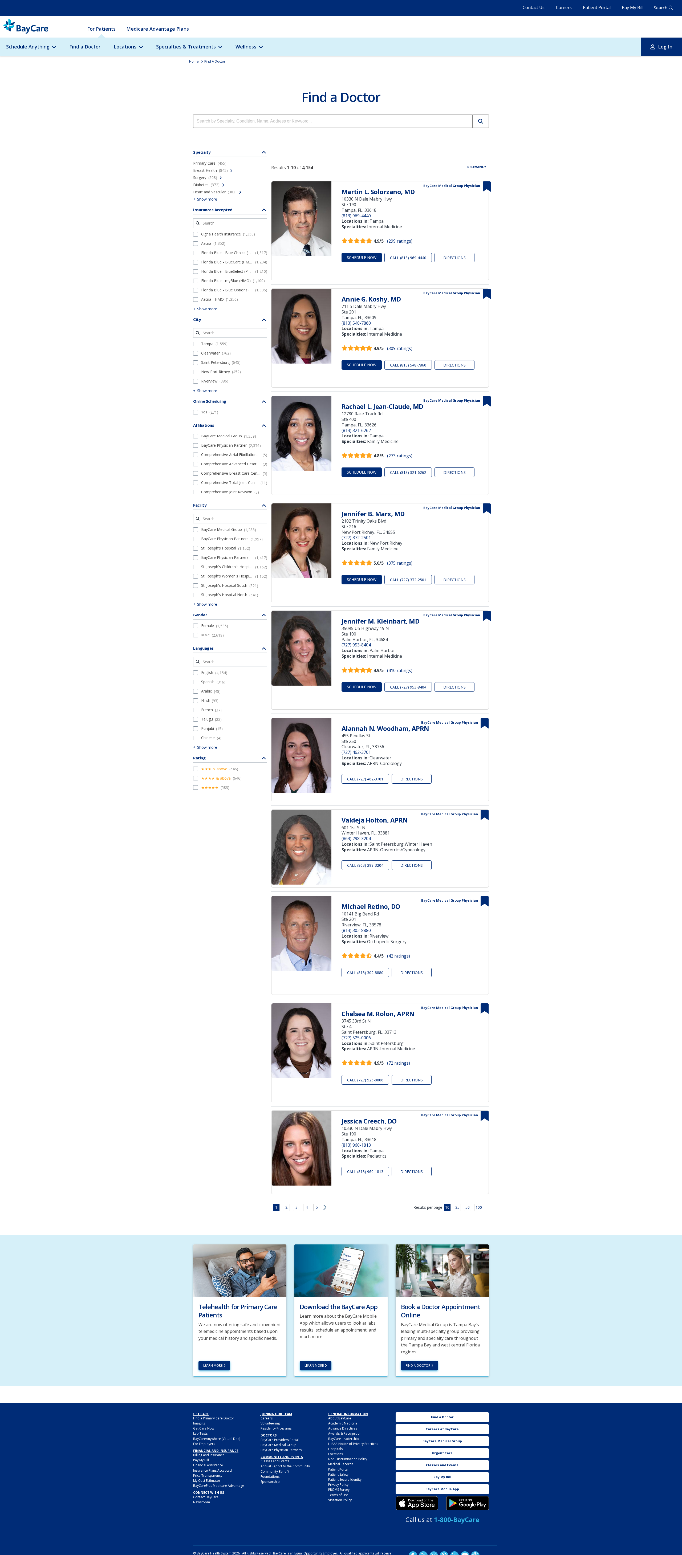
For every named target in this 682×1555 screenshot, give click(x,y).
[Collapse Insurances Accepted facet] (264, 209)
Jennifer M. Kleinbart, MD (381, 621)
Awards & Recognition (345, 1433)
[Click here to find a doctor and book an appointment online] (442, 1270)
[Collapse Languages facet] (264, 648)
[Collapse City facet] (264, 319)
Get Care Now (203, 1428)
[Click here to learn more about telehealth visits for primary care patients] (239, 1270)
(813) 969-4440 (356, 216)
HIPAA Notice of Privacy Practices (353, 1444)
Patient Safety (338, 1474)
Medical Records (340, 1464)
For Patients (101, 29)
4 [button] (307, 1207)
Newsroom (201, 1502)
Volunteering (270, 1423)
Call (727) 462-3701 (365, 778)
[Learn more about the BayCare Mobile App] (341, 1270)
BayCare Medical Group (279, 1445)
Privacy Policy (338, 1484)
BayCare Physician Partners (281, 1450)
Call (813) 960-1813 (365, 1171)
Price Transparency (207, 1475)
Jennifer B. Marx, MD (373, 513)
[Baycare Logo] (25, 26)
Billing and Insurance (208, 1455)
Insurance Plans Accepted (212, 1470)
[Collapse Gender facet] (264, 614)
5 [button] (317, 1207)
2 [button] (286, 1207)
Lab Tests (200, 1433)
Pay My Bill (632, 7)
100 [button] (479, 1207)
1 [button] (276, 1207)
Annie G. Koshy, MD (371, 299)
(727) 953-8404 (356, 645)
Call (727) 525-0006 (365, 1079)
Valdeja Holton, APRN (375, 820)
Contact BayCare (205, 1497)
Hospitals (335, 1449)
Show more (207, 199)
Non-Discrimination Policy (347, 1459)
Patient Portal (597, 7)
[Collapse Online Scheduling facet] (264, 401)
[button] (480, 121)
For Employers (204, 1444)
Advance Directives (342, 1428)
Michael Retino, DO (371, 906)
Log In (665, 46)
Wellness (246, 46)
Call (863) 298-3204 (365, 865)
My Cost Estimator (206, 1480)
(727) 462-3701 (356, 752)
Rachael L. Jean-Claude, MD (382, 406)
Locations (125, 46)
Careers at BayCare (442, 1429)
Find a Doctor (84, 46)
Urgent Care (442, 1453)
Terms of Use (338, 1495)
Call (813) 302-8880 (365, 972)
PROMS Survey (339, 1489)
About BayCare (339, 1418)
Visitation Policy (340, 1500)
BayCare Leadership (343, 1438)
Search (660, 8)
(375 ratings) (399, 563)
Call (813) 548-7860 (408, 365)
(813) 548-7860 (356, 323)
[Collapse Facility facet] (264, 505)
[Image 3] (417, 1503)
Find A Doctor (214, 61)
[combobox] (332, 121)
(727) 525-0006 (356, 1038)
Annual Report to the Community (285, 1466)
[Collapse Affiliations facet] (264, 425)
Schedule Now (361, 257)
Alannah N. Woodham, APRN (385, 728)
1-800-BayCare (456, 1519)
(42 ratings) (398, 956)
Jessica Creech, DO (369, 1121)
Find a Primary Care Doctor (213, 1418)
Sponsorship (270, 1481)
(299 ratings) (399, 241)
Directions (454, 257)
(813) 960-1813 (356, 1145)
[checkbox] (195, 234)
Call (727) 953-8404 (408, 687)
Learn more (212, 1365)
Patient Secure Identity (345, 1479)
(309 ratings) (399, 348)
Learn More (314, 1365)
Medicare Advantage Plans (157, 29)
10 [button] (447, 1207)
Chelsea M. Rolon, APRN (378, 1013)
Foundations (270, 1476)
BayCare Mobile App (442, 1489)
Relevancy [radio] (476, 167)
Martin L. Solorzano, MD (378, 191)
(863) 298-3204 (356, 838)
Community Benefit (275, 1471)
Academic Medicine (343, 1423)
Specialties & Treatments (186, 46)
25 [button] (457, 1207)
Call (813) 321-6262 (408, 472)
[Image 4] (467, 1503)
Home (194, 61)
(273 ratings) (399, 456)
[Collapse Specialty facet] (264, 152)
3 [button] (296, 1207)
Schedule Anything (28, 46)
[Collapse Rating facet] (264, 757)
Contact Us (534, 7)
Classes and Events (275, 1461)
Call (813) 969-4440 (408, 257)
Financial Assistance (208, 1465)
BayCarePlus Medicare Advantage (218, 1485)
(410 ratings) (399, 670)
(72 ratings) (398, 1063)
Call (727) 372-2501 (408, 579)
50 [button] (467, 1207)
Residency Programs (276, 1428)
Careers (564, 7)
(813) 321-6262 (356, 430)
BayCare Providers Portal (280, 1440)
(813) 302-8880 (356, 930)
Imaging (199, 1423)
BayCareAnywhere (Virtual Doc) (216, 1438)
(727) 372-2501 (356, 537)
